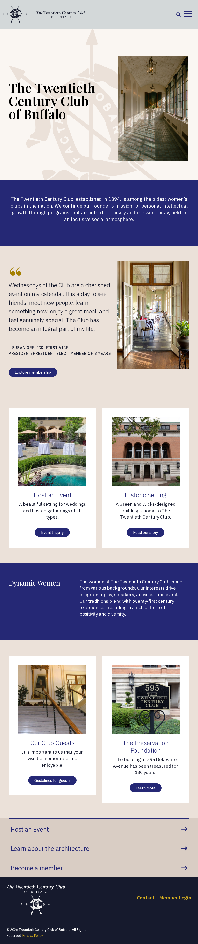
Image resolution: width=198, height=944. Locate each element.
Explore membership (33, 372)
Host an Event (52, 495)
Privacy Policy (32, 935)
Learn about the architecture (50, 848)
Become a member (37, 868)
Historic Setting (146, 495)
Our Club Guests (52, 743)
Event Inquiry (52, 532)
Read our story (145, 532)
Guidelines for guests (52, 780)
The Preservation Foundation (146, 746)
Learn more (145, 788)
